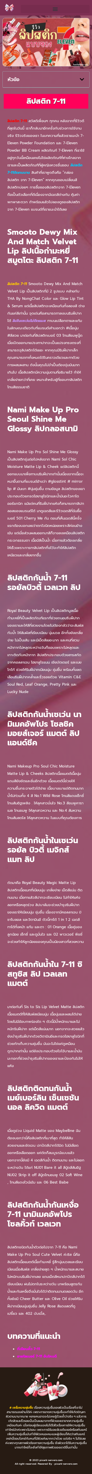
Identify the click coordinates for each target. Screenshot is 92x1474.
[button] (55, 9)
